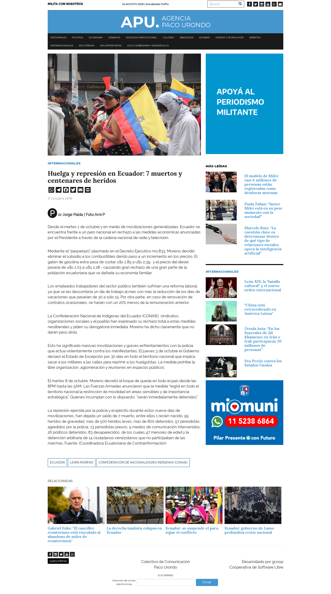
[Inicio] (165, 22)
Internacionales (62, 45)
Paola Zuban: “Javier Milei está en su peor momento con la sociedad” (263, 210)
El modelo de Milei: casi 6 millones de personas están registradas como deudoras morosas (261, 184)
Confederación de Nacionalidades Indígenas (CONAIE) (143, 462)
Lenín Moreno (81, 462)
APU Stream (86, 45)
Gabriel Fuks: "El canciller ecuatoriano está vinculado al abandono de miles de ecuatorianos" (74, 534)
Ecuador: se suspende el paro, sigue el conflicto (192, 530)
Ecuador (57, 462)
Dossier (204, 37)
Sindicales (186, 37)
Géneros (114, 37)
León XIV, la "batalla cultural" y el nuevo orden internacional (262, 285)
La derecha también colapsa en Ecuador (134, 530)
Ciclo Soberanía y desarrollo (148, 45)
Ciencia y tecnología (229, 37)
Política (77, 37)
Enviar (207, 582)
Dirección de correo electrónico (124, 582)
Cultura (168, 37)
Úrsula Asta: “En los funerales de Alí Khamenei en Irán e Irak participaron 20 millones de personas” (263, 339)
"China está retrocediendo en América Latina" (260, 309)
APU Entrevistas (110, 45)
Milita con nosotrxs (65, 4)
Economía (95, 37)
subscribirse (58, 561)
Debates (255, 37)
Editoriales (58, 37)
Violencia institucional (141, 37)
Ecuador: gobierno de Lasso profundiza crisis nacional (249, 530)
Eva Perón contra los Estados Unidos (263, 363)
